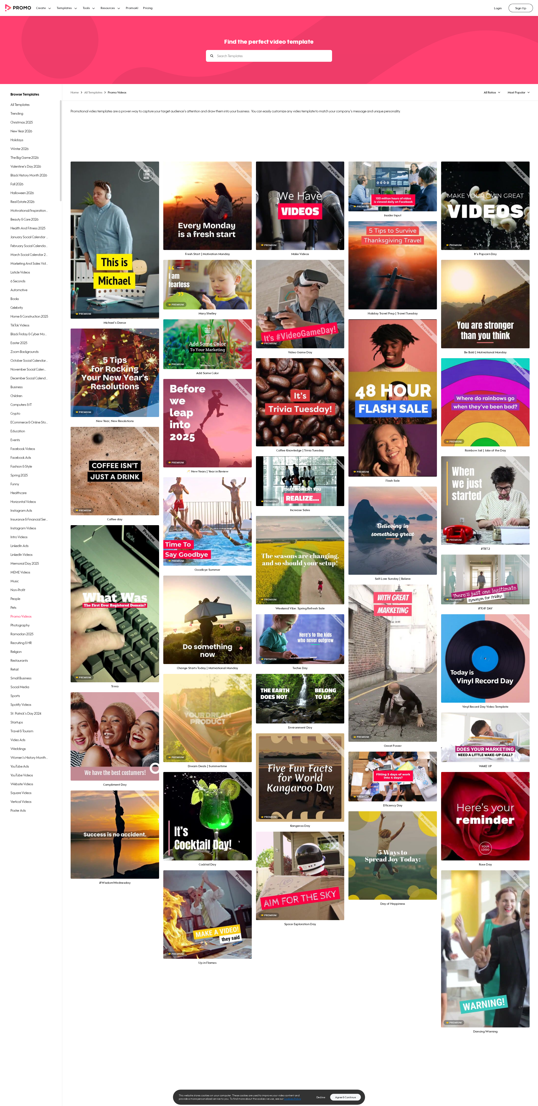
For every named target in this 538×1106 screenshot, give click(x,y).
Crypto (15, 413)
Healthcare (18, 493)
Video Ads (18, 740)
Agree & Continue (345, 1097)
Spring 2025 (19, 475)
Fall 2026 (17, 184)
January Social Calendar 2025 (29, 237)
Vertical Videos (21, 802)
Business (17, 387)
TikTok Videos (20, 325)
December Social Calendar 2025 (29, 378)
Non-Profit (18, 590)
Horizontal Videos (23, 502)
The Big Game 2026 (25, 157)
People (15, 599)
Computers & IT (21, 404)
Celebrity (17, 307)
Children (16, 396)
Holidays (17, 140)
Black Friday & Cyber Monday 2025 (29, 334)
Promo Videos (21, 616)
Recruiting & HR (21, 643)
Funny (15, 484)
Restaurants (19, 660)
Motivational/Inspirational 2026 (29, 210)
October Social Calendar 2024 (29, 360)
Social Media (20, 687)
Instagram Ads (21, 510)
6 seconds (18, 281)
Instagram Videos (23, 528)
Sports (15, 696)
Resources (108, 8)
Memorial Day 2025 (25, 563)
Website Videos (22, 784)
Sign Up (520, 8)
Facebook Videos (23, 449)
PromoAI (132, 8)
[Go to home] (20, 8)
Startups (17, 722)
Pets (13, 607)
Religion (16, 652)
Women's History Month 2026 (29, 757)
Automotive (19, 290)
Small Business (21, 678)
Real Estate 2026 (22, 202)
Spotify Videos (21, 704)
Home (75, 92)
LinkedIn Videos (22, 554)
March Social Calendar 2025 (29, 254)
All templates (20, 105)
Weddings (18, 749)
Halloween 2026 (22, 193)
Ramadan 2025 (22, 634)
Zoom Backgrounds (25, 352)
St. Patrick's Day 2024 (26, 713)
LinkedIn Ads (20, 546)
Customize (115, 245)
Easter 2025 (19, 343)
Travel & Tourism (22, 731)
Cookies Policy (292, 1098)
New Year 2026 (21, 131)
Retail (14, 669)
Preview (114, 235)
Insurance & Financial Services (29, 519)
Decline (320, 1097)
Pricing (148, 8)
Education (18, 431)
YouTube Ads (20, 766)
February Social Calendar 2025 (29, 246)
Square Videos (21, 793)
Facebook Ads (21, 457)
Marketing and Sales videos (29, 263)
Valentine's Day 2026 (26, 166)
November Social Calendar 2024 (29, 369)
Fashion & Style (21, 466)
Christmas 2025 (22, 122)
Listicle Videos (20, 272)
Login (498, 8)
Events (15, 440)
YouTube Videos (22, 775)
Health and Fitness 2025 (28, 228)
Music (15, 581)
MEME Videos (20, 572)
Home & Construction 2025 (29, 316)
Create (41, 8)
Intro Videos (19, 537)
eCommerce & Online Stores (29, 422)
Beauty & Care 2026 (24, 219)
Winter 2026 (20, 149)
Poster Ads (18, 810)
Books (15, 299)
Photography (20, 625)
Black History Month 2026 (29, 175)
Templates (64, 8)
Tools (86, 8)
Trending (17, 113)
